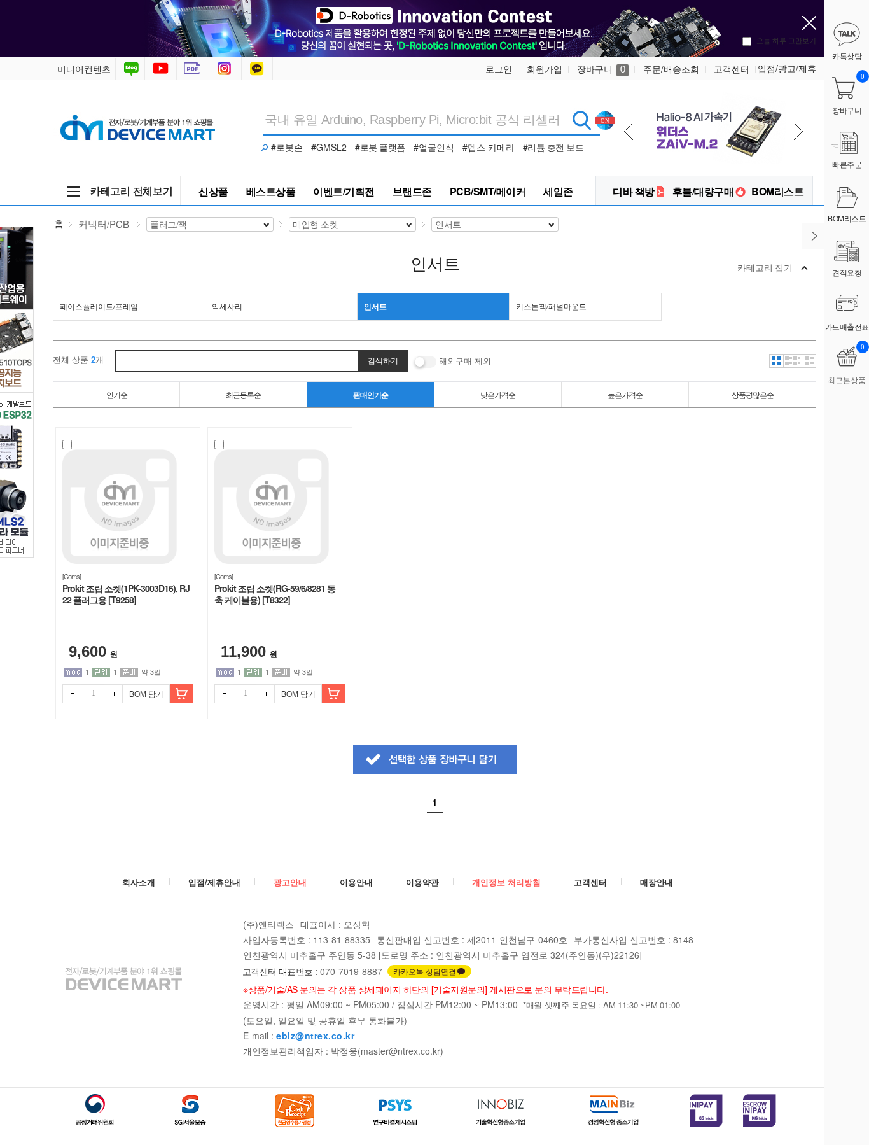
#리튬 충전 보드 (553, 147)
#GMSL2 (329, 147)
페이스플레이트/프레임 (99, 305)
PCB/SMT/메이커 (488, 191)
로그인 (498, 68)
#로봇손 (287, 147)
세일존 (558, 191)
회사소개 (138, 882)
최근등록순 (243, 394)
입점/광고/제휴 (787, 68)
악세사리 (227, 305)
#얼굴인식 (434, 147)
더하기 (113, 693)
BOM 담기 (146, 693)
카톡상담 (258, 68)
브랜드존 (412, 191)
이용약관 (422, 882)
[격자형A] (776, 361)
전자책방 (194, 68)
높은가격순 (625, 394)
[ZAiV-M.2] (716, 96)
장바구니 (601, 68)
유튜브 (160, 68)
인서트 (375, 306)
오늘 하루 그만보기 (786, 40)
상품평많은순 (753, 394)
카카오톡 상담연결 (424, 971)
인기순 (116, 394)
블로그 (130, 68)
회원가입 (544, 68)
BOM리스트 (777, 191)
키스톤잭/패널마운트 (551, 305)
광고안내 (290, 882)
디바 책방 (634, 191)
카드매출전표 (847, 326)
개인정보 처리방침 (506, 882)
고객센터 (731, 68)
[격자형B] (792, 361)
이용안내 (356, 882)
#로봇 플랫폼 (380, 147)
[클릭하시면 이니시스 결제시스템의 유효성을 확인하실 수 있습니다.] (706, 1110)
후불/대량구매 (703, 191)
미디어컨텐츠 (84, 68)
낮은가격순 (497, 394)
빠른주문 (846, 163)
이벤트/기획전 (344, 191)
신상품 (213, 191)
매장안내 (656, 882)
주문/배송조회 (671, 68)
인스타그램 (226, 68)
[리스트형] (809, 361)
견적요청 (846, 272)
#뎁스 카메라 (488, 147)
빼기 (71, 693)
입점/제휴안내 (214, 882)
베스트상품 (271, 191)
